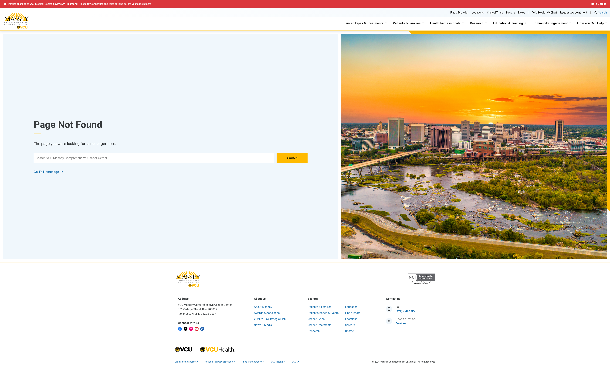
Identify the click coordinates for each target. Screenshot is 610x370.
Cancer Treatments (320, 325)
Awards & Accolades (267, 313)
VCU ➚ (295, 361)
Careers (350, 325)
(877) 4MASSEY (406, 311)
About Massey (263, 306)
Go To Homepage (46, 172)
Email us (401, 323)
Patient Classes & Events (323, 313)
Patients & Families (407, 23)
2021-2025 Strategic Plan (270, 319)
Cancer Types (316, 319)
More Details (598, 3)
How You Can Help (590, 23)
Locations (478, 12)
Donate (510, 12)
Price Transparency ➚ (253, 361)
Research (477, 23)
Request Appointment (573, 12)
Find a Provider (459, 12)
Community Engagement (550, 23)
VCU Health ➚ (278, 361)
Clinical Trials (495, 12)
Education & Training (508, 23)
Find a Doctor (353, 313)
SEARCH (292, 157)
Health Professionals (445, 23)
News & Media (263, 325)
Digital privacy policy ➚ (186, 361)
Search (602, 12)
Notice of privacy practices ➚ (220, 361)
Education (351, 306)
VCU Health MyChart (544, 12)
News (521, 12)
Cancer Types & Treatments (363, 23)
